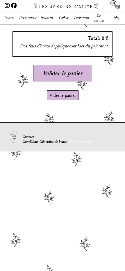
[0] (117, 6)
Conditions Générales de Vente (44, 142)
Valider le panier (63, 73)
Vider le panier (62, 95)
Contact (28, 137)
